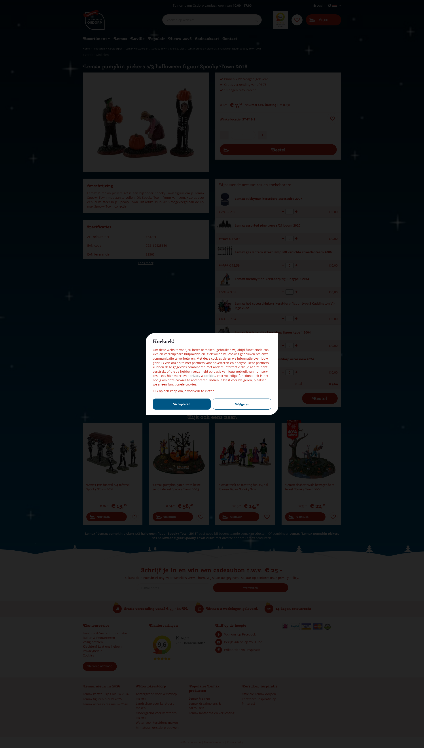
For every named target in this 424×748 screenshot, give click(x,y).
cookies (209, 376)
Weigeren (242, 404)
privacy (195, 376)
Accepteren (181, 404)
